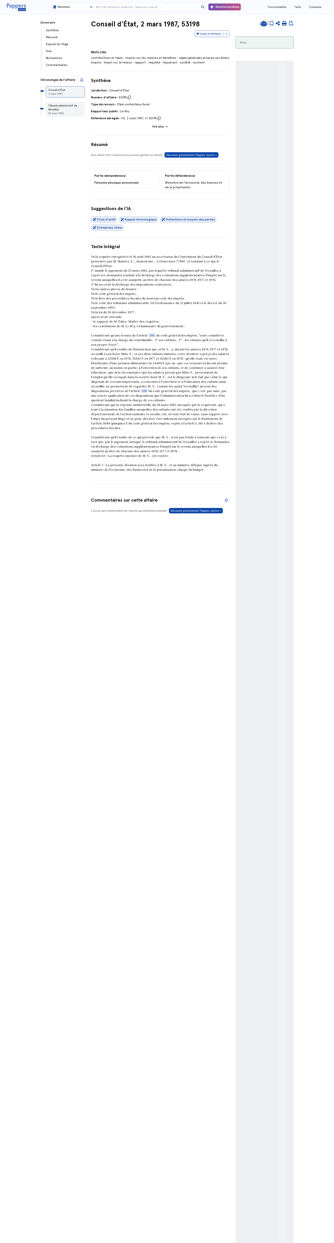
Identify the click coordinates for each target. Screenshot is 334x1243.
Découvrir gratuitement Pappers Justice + (191, 154)
